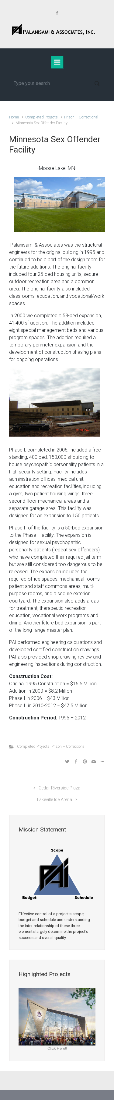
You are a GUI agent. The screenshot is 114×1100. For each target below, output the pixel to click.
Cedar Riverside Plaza (59, 788)
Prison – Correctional (81, 117)
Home (14, 117)
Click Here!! (57, 1048)
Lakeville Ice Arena (54, 799)
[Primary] (57, 62)
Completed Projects (41, 117)
